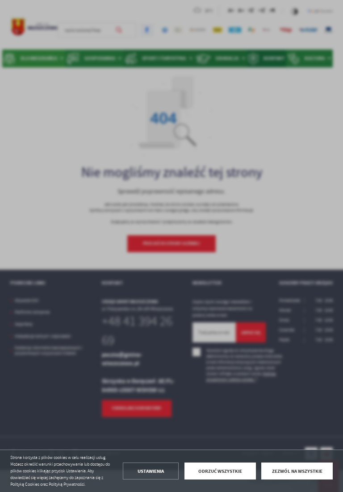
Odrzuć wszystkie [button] (220, 471)
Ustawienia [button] (151, 471)
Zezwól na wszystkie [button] (297, 471)
